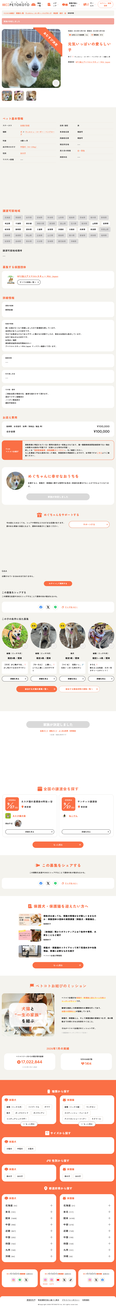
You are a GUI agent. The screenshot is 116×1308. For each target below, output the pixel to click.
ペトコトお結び (9, 13)
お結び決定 (25, 125)
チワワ (47, 1107)
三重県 (39, 229)
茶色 (83, 150)
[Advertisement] (58, 184)
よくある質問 (63, 731)
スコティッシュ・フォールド (76, 1113)
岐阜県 (7, 229)
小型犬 (9, 1148)
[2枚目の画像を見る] (19, 96)
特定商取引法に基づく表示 (48, 1300)
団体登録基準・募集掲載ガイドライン (49, 450)
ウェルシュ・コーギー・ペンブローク (38, 13)
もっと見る (30, 1124)
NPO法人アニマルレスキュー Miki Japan (93, 62)
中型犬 (20, 1148)
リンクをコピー (71, 607)
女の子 (23, 153)
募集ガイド (53, 731)
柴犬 (8, 1113)
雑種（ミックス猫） (73, 1107)
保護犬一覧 (20, 13)
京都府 (61, 229)
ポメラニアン (39, 1113)
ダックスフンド (21, 1113)
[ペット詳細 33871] (18, 823)
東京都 (29, 223)
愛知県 (29, 229)
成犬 (61, 13)
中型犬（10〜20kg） (28, 147)
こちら (99, 453)
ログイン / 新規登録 (105, 4)
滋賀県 (50, 229)
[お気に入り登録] (56, 83)
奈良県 (93, 229)
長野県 (106, 223)
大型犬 (31, 1148)
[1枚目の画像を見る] (7, 96)
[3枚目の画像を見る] (31, 96)
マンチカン (90, 1107)
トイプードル (33, 1107)
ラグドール (96, 1119)
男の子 (9, 1176)
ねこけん (73, 815)
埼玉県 (55, 13)
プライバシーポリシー (71, 1300)
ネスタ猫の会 (19, 815)
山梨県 (95, 223)
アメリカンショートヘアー (76, 1119)
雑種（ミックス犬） (15, 1107)
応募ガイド (44, 731)
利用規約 (73, 731)
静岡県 (18, 229)
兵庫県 (82, 229)
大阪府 (72, 229)
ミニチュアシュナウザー (17, 1119)
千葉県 (18, 223)
